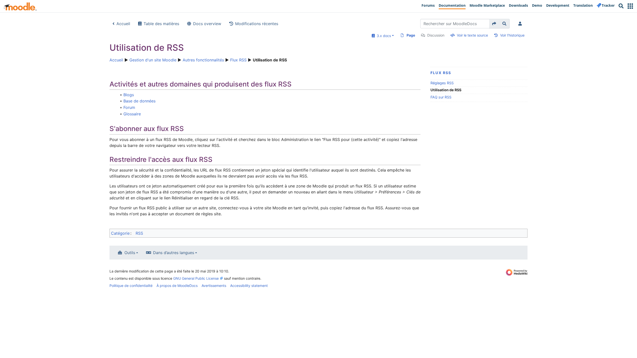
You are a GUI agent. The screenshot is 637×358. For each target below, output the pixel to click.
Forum (129, 107)
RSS (139, 233)
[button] (630, 6)
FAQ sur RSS (440, 97)
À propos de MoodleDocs (177, 285)
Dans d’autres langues (173, 252)
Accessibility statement (249, 285)
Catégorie (120, 233)
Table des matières (161, 23)
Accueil (123, 23)
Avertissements (214, 285)
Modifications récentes (256, 23)
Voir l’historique (512, 35)
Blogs (128, 94)
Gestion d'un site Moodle (152, 59)
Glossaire (132, 113)
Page (411, 35)
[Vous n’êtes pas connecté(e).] (521, 24)
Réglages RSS (442, 83)
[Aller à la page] (494, 23)
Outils (129, 252)
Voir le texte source (472, 35)
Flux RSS (238, 59)
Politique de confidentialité (131, 285)
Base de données (139, 100)
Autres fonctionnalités (203, 59)
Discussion (435, 35)
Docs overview (207, 23)
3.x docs (383, 36)
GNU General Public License (196, 278)
